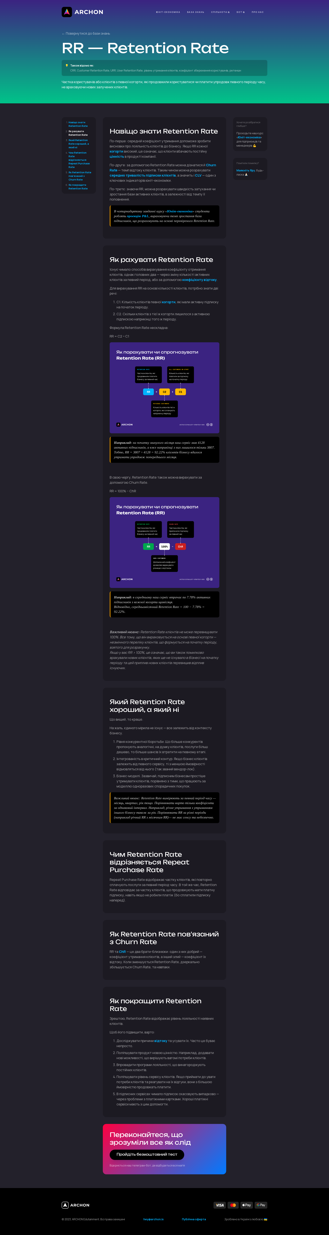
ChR (122, 951)
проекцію (134, 216)
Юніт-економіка (168, 12)
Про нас (258, 12)
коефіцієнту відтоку (199, 279)
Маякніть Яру (245, 170)
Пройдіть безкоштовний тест (147, 1154)
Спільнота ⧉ (220, 12)
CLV (198, 175)
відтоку (160, 1040)
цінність (117, 156)
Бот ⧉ (241, 12)
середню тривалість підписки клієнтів (143, 175)
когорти (116, 151)
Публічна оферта (194, 1219)
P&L (145, 216)
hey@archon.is (153, 1219)
